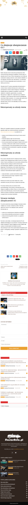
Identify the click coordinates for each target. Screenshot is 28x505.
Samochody (10, 461)
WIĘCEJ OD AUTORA (7, 295)
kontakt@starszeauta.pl (19, 449)
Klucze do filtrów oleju (6, 490)
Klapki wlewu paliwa (5, 492)
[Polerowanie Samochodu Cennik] (4, 468)
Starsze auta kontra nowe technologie (17, 460)
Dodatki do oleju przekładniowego (23, 267)
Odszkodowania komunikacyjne (7, 131)
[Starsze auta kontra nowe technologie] (4, 462)
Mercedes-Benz (4, 482)
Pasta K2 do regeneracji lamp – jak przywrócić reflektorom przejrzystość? (13, 370)
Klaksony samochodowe (6, 493)
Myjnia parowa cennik (13, 472)
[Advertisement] (14, 21)
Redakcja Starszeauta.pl (8, 49)
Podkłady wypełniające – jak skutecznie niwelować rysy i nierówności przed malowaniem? (12, 393)
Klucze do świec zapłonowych (8, 495)
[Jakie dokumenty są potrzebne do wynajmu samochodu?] (4, 306)
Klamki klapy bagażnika (6, 497)
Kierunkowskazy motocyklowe (8, 488)
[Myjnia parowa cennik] (4, 474)
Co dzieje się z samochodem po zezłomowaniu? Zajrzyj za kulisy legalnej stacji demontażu (17, 312)
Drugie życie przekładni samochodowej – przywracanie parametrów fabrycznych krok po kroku (13, 362)
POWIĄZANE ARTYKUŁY (8, 293)
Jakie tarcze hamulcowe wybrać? (7, 267)
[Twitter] (15, 452)
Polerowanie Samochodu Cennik (15, 466)
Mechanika (3, 365)
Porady (2, 42)
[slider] (4, 234)
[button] (26, 37)
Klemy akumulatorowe (6, 486)
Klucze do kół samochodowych (8, 484)
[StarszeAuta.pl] (14, 3)
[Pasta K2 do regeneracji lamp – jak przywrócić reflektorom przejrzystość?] (4, 300)
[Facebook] (12, 452)
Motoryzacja (11, 474)
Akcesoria (2, 397)
